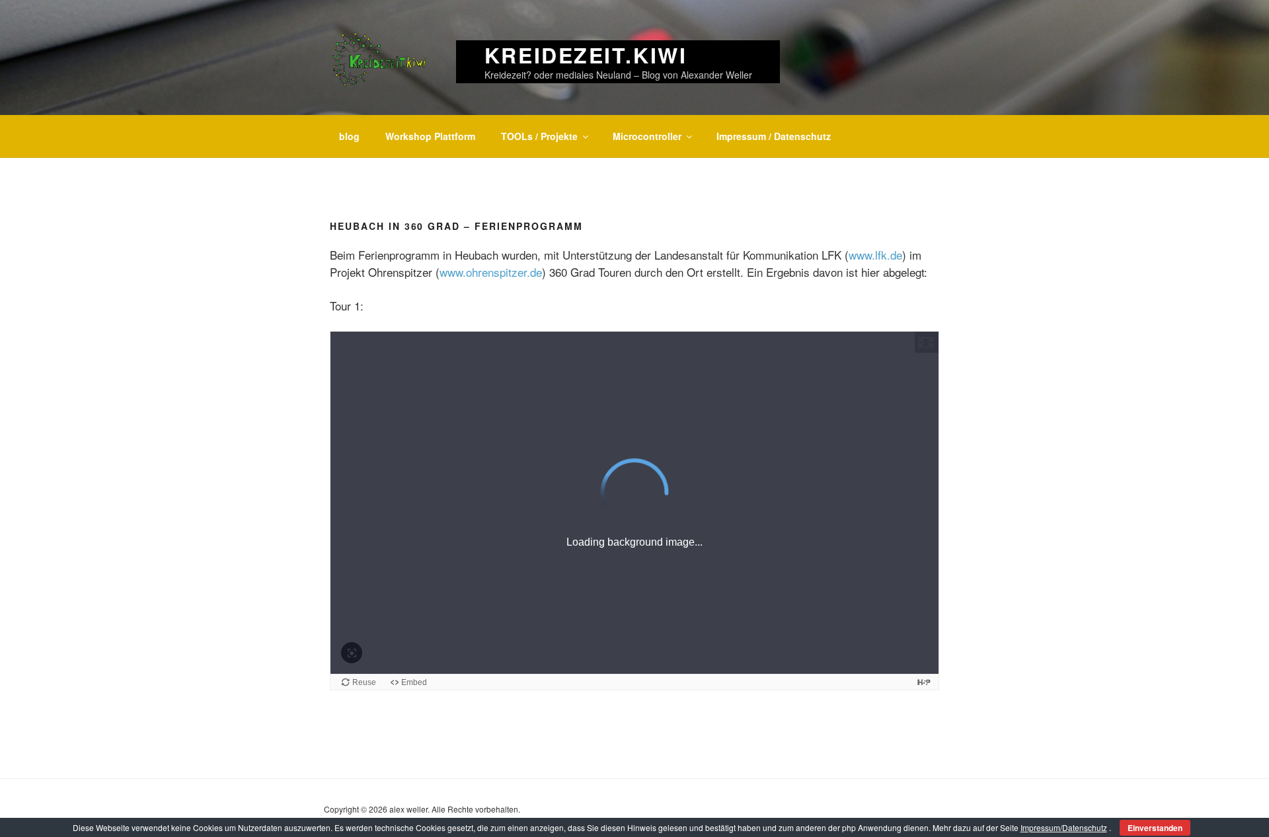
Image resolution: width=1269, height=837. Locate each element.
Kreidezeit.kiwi (585, 55)
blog (349, 136)
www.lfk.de (875, 254)
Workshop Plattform (430, 136)
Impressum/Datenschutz (1063, 827)
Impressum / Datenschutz (773, 136)
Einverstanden (1155, 828)
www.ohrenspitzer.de (491, 272)
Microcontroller (647, 136)
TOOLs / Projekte (539, 136)
